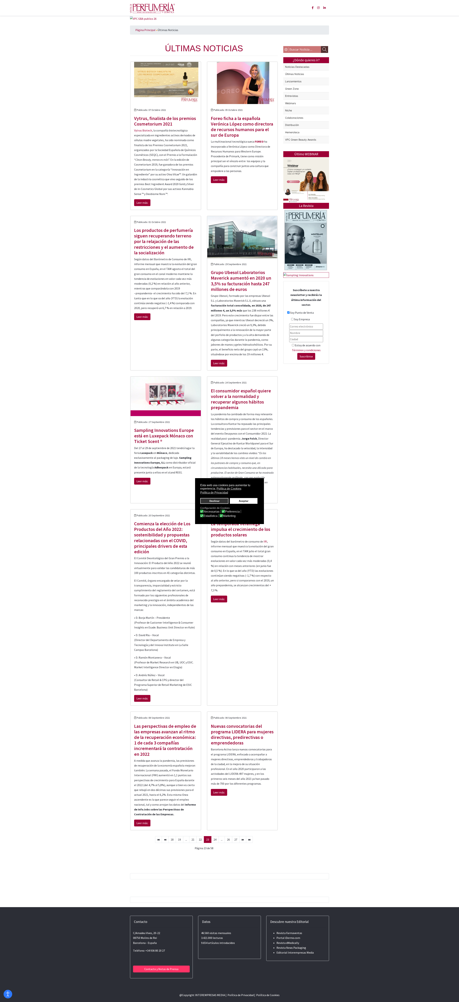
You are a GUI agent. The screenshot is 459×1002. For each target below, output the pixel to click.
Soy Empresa (302, 319)
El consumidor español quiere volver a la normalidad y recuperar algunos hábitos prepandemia (241, 399)
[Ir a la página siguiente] (242, 839)
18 (172, 839)
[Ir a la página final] (249, 839)
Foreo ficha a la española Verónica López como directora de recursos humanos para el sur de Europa (242, 126)
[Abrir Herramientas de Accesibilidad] (8, 994)
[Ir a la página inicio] (158, 839)
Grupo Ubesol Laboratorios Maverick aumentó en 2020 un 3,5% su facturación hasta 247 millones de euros (241, 280)
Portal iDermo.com (288, 938)
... (186, 839)
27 (235, 839)
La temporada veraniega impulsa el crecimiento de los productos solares (240, 529)
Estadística (210, 516)
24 (215, 839)
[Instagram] (318, 8)
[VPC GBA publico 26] (143, 18)
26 (228, 839)
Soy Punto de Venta (302, 312)
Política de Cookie (267, 995)
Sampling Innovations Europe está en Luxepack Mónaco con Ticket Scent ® (164, 435)
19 (179, 839)
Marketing (229, 516)
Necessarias (211, 511)
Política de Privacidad (241, 995)
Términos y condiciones (306, 350)
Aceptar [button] (243, 500)
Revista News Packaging (291, 947)
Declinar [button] (214, 500)
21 (192, 839)
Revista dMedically (287, 943)
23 (207, 839)
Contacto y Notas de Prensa (161, 969)
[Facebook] (313, 8)
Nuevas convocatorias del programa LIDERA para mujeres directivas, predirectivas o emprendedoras (242, 734)
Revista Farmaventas (289, 933)
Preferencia (232, 511)
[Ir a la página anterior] (165, 839)
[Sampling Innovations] (298, 275)
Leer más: (142, 202)
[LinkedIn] (324, 8)
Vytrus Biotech (143, 130)
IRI (265, 541)
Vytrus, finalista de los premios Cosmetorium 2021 (165, 121)
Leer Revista (305, 254)
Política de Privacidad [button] (214, 492)
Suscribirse (306, 356)
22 (200, 839)
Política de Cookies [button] (229, 488)
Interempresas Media (301, 952)
